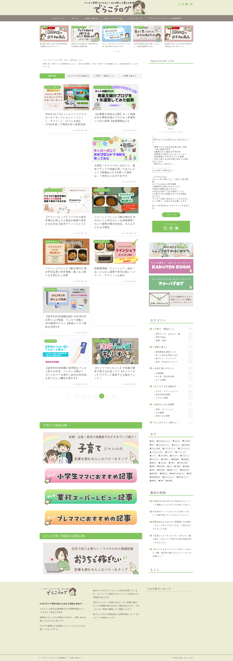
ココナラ (170, 452)
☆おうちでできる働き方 (78, 76)
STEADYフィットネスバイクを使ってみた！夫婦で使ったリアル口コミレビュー (171, 513)
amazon (177, 441)
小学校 (178, 466)
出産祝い (166, 459)
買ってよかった (169, 477)
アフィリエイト (184, 448)
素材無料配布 (156, 477)
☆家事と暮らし (129, 76)
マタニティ (155, 459)
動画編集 (176, 459)
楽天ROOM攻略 (173, 395)
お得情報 (173, 373)
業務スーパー (173, 470)
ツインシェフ (181, 452)
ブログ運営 (163, 456)
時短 (153, 470)
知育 (190, 473)
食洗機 (170, 480)
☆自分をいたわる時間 (172, 404)
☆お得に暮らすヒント (172, 368)
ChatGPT (187, 441)
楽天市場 (154, 473)
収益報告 (186, 459)
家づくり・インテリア (173, 359)
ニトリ (154, 456)
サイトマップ (135, 18)
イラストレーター (157, 452)
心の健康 (173, 413)
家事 (153, 466)
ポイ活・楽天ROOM (173, 376)
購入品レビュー (183, 477)
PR (153, 445)
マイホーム (185, 456)
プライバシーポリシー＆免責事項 (165, 18)
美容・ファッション (173, 409)
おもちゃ (176, 445)
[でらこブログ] (116, 14)
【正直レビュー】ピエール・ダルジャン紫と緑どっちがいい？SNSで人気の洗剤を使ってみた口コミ (172, 539)
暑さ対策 (162, 470)
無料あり (164, 473)
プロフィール (58, 18)
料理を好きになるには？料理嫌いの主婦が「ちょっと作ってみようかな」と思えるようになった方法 (172, 525)
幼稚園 (187, 466)
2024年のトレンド (164, 441)
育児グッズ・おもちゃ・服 (173, 334)
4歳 (153, 441)
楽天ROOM (185, 470)
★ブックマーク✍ (113, 18)
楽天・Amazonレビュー (173, 362)
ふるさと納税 (156, 448)
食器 (161, 480)
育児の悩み (173, 337)
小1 (170, 466)
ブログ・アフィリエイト (173, 391)
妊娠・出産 (173, 340)
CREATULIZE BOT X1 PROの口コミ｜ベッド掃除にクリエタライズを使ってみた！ (172, 503)
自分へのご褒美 (173, 416)
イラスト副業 (173, 398)
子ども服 (163, 463)
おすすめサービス (163, 445)
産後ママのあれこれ (178, 473)
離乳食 (154, 480)
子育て (173, 463)
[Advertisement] (66, 155)
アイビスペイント (170, 448)
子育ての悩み (183, 463)
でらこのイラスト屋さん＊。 (172, 422)
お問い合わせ (91, 18)
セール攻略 (173, 380)
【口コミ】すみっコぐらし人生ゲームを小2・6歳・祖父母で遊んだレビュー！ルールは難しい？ (172, 552)
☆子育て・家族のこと (104, 76)
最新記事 (52, 76)
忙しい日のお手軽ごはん (173, 355)
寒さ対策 (162, 466)
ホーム (75, 18)
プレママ (174, 456)
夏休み (154, 463)
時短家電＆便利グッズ (173, 352)
